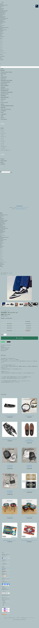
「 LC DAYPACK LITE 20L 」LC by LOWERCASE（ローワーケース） (29, 466)
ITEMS (1, 38)
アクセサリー (2, 50)
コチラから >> (18, 382)
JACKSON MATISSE (3, 11)
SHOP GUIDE (2, 56)
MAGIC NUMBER (2, 14)
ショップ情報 (9, 617)
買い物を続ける (3, 350)
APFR (1, 32)
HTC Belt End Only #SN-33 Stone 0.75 (10, 415)
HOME (1, 68)
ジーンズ (1, 47)
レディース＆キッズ (3, 52)
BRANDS (2, 70)
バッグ (1, 48)
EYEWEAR (1, 30)
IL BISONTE (2, 33)
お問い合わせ (18, 617)
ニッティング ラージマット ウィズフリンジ (29, 491)
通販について (13, 617)
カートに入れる (20, 338)
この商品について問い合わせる (6, 345)
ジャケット (1, 41)
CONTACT (1, 59)
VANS (1, 34)
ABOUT (1, 58)
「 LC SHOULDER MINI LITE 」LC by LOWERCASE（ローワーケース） (10, 492)
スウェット (1, 43)
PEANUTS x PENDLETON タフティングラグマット (9, 540)
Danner (1, 35)
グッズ (1, 49)
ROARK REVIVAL (2, 19)
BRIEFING (1, 28)
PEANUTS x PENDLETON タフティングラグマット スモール (29, 540)
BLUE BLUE (2, 6)
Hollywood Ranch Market (6, 72)
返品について (3, 346)
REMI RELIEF (2, 12)
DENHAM (1, 15)
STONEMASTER (2, 17)
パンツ (1, 46)
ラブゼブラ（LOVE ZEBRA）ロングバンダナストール (9, 439)
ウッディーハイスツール (9, 516)
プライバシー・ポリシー (32, 617)
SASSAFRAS (2, 8)
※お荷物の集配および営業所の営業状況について (21, 208)
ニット (1, 44)
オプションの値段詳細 (4, 349)
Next (30, 288)
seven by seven (2, 25)
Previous (8, 288)
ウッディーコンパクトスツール (29, 516)
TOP (1, 274)
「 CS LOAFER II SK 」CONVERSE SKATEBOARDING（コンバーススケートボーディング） (29, 440)
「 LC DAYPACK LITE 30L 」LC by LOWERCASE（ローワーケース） (9, 466)
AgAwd (1, 26)
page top (5, 617)
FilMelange (1, 23)
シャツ (1, 40)
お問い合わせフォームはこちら (4, 564)
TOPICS (1, 54)
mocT (1, 24)
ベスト (1, 42)
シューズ (1, 51)
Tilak (0, 7)
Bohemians (1, 9)
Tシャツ (1, 39)
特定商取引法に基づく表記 (5, 347)
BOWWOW (1, 20)
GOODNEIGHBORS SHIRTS (4, 27)
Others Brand (2, 36)
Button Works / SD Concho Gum (29, 415)
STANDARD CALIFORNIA (4, 10)
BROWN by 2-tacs (2, 16)
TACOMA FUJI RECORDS (4, 18)
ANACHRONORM (2, 21)
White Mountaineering (3, 29)
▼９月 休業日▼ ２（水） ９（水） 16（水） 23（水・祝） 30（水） (21, 207)
